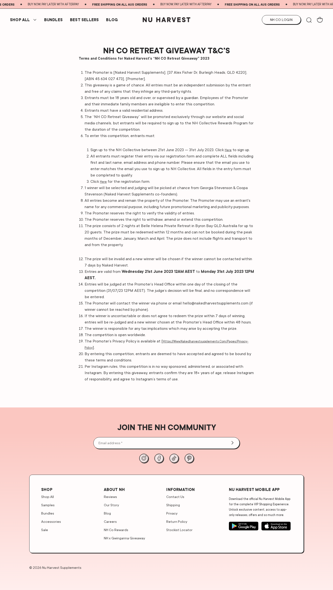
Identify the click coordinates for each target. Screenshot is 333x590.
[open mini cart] (319, 19)
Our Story (111, 505)
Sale (44, 529)
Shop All (20, 19)
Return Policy (176, 521)
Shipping (173, 505)
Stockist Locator (179, 529)
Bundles (47, 513)
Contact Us (175, 496)
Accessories (51, 521)
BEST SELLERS (84, 19)
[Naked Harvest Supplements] (166, 19)
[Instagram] (143, 458)
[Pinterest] (189, 458)
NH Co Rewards (116, 529)
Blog (112, 19)
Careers (110, 521)
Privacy (171, 513)
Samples (48, 505)
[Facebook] (159, 458)
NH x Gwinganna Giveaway (124, 538)
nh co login (281, 19)
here (228, 150)
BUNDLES (53, 19)
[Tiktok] (174, 458)
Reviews (110, 496)
